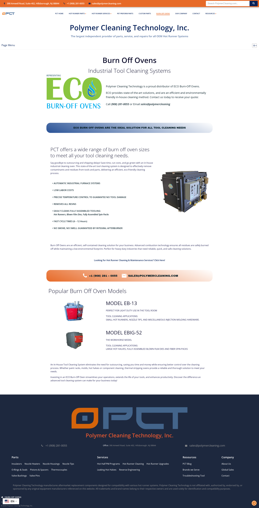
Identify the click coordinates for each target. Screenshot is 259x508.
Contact (196, 13)
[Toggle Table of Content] (253, 45)
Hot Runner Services (101, 13)
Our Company (181, 13)
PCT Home (59, 13)
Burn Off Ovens (163, 13)
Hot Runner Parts (77, 13)
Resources (210, 13)
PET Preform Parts (125, 13)
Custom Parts (145, 13)
